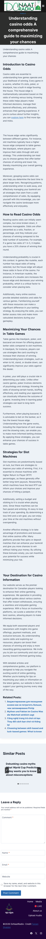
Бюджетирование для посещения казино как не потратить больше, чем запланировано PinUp (24, 704)
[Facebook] (31, 933)
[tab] (18, 783)
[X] (36, 933)
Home (30, 901)
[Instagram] (41, 933)
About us (37, 911)
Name (6, 853)
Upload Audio (35, 915)
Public (23, 13)
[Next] (39, 770)
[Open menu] (43, 6)
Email (5, 865)
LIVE (39, 906)
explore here (17, 117)
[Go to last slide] (7, 770)
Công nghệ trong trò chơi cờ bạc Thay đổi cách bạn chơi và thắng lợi (23, 721)
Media (39, 901)
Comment (7, 817)
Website (6, 876)
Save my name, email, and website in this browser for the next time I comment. (22, 884)
